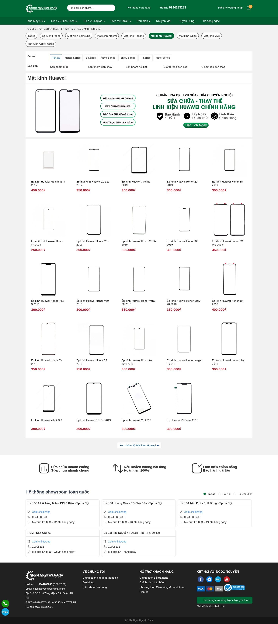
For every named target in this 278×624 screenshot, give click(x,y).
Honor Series (73, 57)
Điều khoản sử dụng (95, 587)
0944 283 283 (40, 516)
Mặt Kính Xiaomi (107, 35)
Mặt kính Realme (133, 35)
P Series (146, 57)
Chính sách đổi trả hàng (154, 577)
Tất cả (31, 35)
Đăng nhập (236, 7)
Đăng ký (223, 7)
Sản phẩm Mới (59, 66)
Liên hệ (144, 591)
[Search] (110, 7)
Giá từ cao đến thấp (213, 66)
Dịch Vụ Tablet (119, 21)
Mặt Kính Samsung (78, 35)
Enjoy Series (127, 57)
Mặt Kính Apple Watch (41, 43)
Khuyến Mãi (163, 21)
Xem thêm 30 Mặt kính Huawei (138, 445)
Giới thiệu (88, 582)
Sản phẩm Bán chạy (100, 66)
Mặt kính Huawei (161, 35)
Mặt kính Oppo (188, 35)
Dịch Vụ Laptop (92, 21)
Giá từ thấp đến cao (175, 66)
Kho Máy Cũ (35, 21)
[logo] (42, 8)
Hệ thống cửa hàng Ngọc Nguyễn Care (226, 599)
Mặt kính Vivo (211, 35)
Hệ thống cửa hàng (139, 7)
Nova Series (108, 57)
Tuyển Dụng (186, 21)
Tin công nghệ (211, 21)
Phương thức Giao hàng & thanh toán (162, 587)
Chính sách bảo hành (152, 582)
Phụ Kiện (142, 21)
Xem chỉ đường (41, 511)
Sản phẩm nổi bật (136, 66)
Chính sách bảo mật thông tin (100, 577)
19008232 (38, 546)
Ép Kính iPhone (51, 35)
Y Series (91, 57)
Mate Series (163, 57)
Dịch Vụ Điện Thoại (63, 21)
